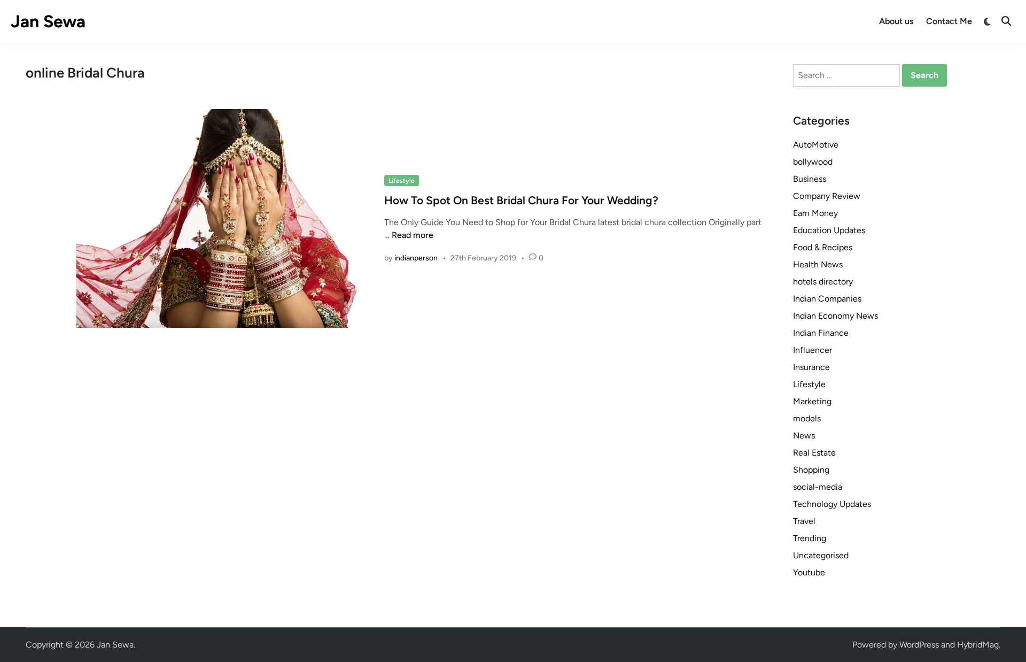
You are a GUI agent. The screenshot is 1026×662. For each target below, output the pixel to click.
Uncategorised (821, 555)
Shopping (811, 470)
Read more (412, 235)
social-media (817, 487)
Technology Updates (832, 504)
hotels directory (823, 281)
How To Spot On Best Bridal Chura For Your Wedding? (521, 200)
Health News (818, 264)
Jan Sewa (48, 21)
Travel (804, 521)
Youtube (809, 572)
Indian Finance (821, 333)
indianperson (416, 258)
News (804, 435)
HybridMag (978, 645)
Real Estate (814, 453)
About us (896, 21)
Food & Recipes (822, 247)
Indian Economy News (835, 316)
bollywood (813, 162)
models (807, 418)
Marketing (812, 401)
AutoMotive (815, 145)
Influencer (812, 350)
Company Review (826, 196)
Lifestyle (401, 180)
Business (809, 179)
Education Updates (829, 230)
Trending (809, 538)
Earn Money (815, 213)
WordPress (919, 645)
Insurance (811, 367)
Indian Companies (827, 299)
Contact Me (949, 21)
